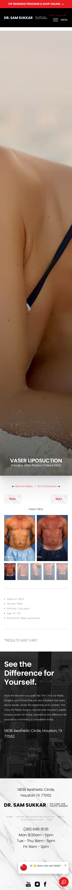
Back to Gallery (24, 486)
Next (59, 499)
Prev (13, 499)
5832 (50, 820)
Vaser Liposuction (30, 618)
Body (61, 817)
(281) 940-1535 (36, 829)
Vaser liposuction (32, 820)
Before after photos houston (35, 817)
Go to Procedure (47, 486)
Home (9, 817)
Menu (64, 19)
